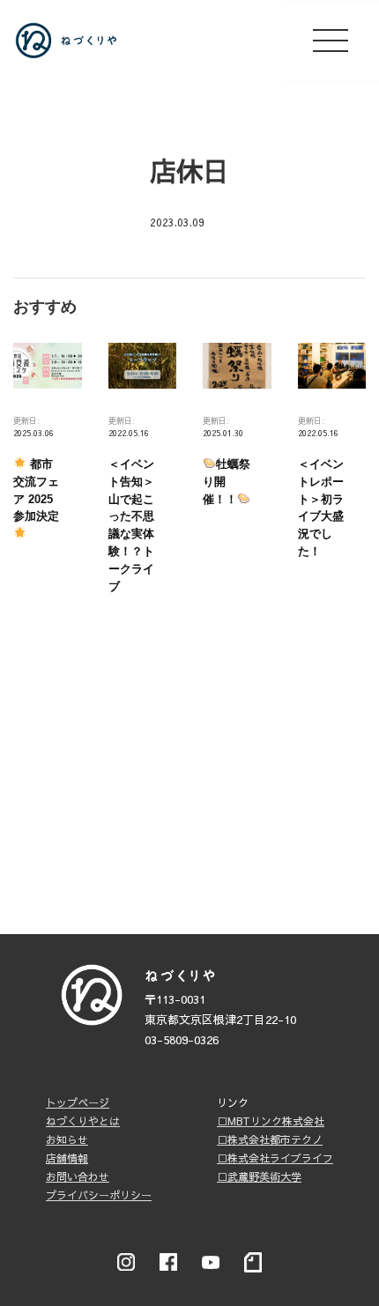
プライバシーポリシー (99, 1195)
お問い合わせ (77, 1176)
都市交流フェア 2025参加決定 (36, 490)
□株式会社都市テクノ (270, 1139)
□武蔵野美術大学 (259, 1176)
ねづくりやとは (83, 1121)
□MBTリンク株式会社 (270, 1121)
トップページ (77, 1102)
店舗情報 (67, 1158)
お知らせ (67, 1139)
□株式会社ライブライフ (275, 1158)
